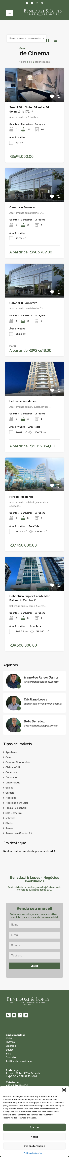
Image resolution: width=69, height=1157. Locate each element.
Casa (8, 757)
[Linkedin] (42, 3)
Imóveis (10, 1041)
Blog (8, 1053)
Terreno (10, 828)
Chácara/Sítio (13, 767)
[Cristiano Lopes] (13, 708)
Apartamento (13, 752)
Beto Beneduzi (35, 721)
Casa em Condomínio (18, 762)
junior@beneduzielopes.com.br (41, 681)
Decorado (11, 777)
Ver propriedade (34, 95)
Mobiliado (11, 797)
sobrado (10, 818)
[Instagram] (37, 3)
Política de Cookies (33, 1153)
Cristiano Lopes (35, 699)
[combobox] (26, 38)
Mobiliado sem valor (17, 802)
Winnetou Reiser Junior (41, 677)
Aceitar (34, 1127)
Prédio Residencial (16, 807)
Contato (11, 1057)
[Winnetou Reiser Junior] (13, 686)
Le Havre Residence (23, 401)
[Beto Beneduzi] (13, 730)
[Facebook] (27, 3)
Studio (9, 823)
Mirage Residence (21, 496)
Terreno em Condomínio (19, 833)
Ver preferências (34, 1146)
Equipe (10, 1049)
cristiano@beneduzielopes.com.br (43, 703)
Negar (34, 1136)
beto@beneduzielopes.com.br (41, 725)
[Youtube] (32, 3)
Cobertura (11, 772)
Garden (10, 792)
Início (9, 1038)
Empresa (11, 1045)
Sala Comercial (14, 813)
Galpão (9, 787)
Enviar (34, 965)
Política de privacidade (19, 1061)
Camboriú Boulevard (23, 207)
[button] (64, 1090)
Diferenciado (13, 782)
